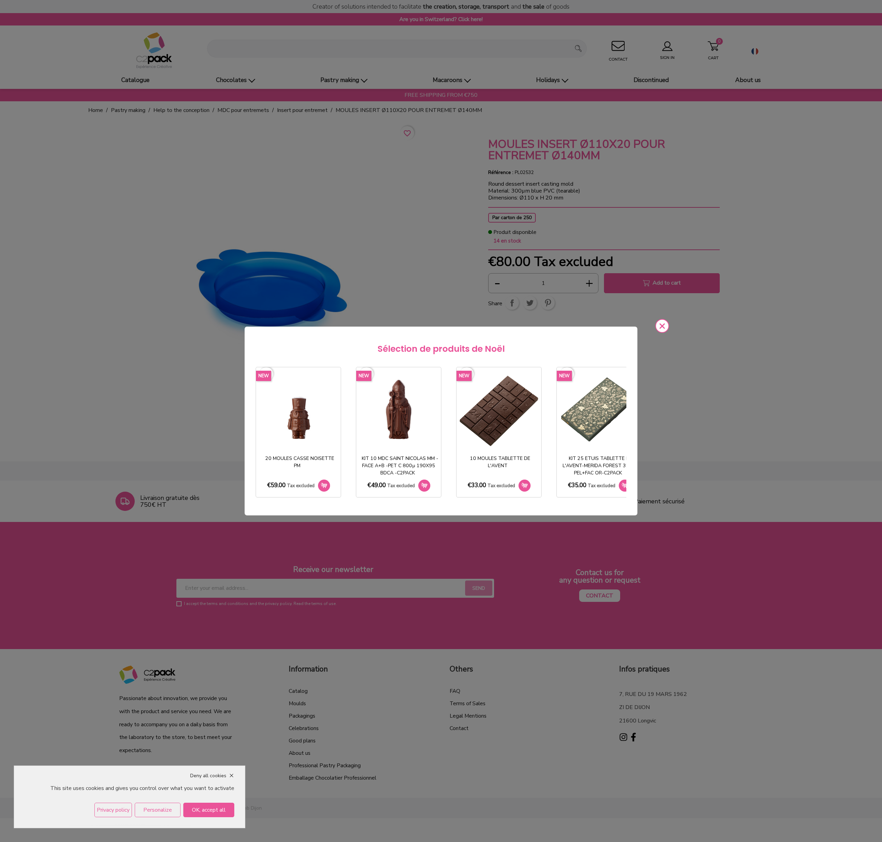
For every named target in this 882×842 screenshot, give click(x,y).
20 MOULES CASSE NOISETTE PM (299, 462)
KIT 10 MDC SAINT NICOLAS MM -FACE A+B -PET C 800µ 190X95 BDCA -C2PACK (400, 465)
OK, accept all (209, 810)
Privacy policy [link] (113, 810)
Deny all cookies (208, 775)
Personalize (157, 810)
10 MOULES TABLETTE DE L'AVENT (500, 462)
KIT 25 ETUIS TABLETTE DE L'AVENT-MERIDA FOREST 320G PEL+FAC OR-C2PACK (599, 465)
